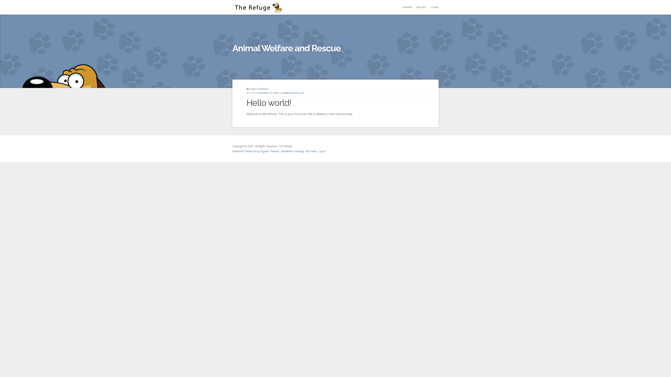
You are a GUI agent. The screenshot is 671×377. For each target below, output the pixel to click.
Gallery (421, 7)
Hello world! (269, 103)
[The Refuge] (259, 7)
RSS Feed (311, 151)
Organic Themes (269, 151)
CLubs (435, 7)
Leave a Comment (259, 88)
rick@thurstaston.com (292, 92)
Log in (322, 151)
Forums (407, 7)
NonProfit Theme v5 (244, 151)
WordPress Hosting (292, 151)
